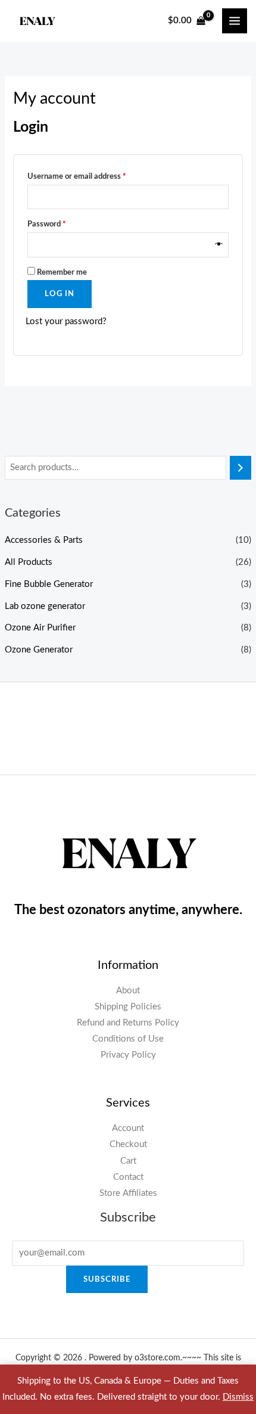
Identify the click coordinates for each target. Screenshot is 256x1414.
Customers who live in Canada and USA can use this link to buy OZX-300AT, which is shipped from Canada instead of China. (128, 729)
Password (61, 223)
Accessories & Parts (44, 540)
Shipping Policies (128, 1006)
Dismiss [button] (238, 1397)
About (128, 990)
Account (128, 1128)
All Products (28, 562)
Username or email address (91, 176)
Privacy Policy (128, 1055)
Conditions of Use (128, 1038)
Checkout (128, 1144)
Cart (128, 1161)
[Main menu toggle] (234, 20)
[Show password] (219, 245)
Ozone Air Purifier (40, 627)
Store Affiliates (128, 1193)
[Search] (241, 468)
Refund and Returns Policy (128, 1022)
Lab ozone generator (45, 606)
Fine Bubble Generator (49, 584)
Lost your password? (66, 321)
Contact (128, 1177)
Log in (59, 293)
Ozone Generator (39, 649)
